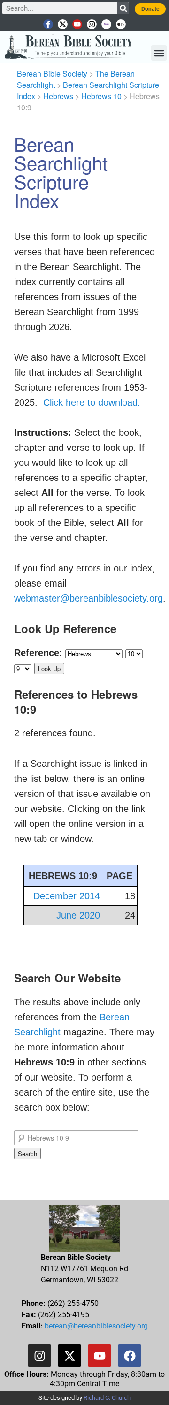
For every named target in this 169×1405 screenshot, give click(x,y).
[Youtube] (77, 24)
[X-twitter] (63, 24)
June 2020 (78, 915)
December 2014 (66, 896)
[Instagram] (92, 24)
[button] (159, 53)
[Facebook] (129, 1355)
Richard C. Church (107, 1397)
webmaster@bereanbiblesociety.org (88, 598)
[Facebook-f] (48, 24)
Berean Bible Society (52, 73)
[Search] (123, 8)
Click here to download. (91, 402)
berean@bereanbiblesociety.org (96, 1325)
